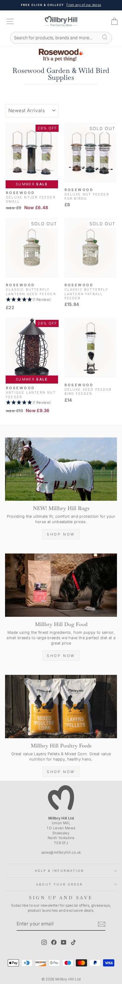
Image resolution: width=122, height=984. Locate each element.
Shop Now (61, 534)
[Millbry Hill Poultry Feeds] (61, 706)
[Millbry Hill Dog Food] (61, 585)
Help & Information (59, 870)
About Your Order (59, 884)
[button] (32, 300)
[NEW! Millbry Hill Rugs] (61, 469)
